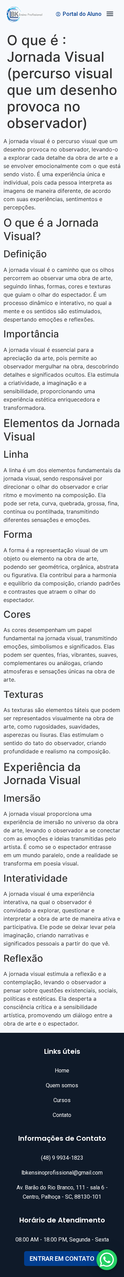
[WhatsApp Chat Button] (106, 1259)
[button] (110, 15)
